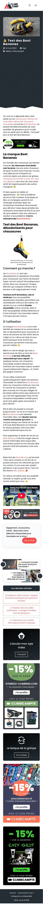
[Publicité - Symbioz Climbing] (21, 728)
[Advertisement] (21, 77)
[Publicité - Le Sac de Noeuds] (21, 822)
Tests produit (18, 51)
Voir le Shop (29, 540)
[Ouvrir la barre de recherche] (30, 5)
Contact (12, 893)
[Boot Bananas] (21, 247)
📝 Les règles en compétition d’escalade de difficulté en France (16, 576)
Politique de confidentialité (21, 896)
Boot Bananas (30, 124)
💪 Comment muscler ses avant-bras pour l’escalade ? (28, 564)
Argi (24, 48)
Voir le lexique (21, 755)
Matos (8, 51)
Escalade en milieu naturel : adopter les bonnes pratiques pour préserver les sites (21, 598)
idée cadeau (18, 470)
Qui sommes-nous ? (26, 893)
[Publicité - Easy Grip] (21, 884)
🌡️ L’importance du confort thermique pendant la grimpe (21, 621)
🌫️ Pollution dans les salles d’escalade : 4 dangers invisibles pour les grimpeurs (21, 610)
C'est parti (21, 654)
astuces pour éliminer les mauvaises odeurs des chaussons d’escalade (20, 122)
